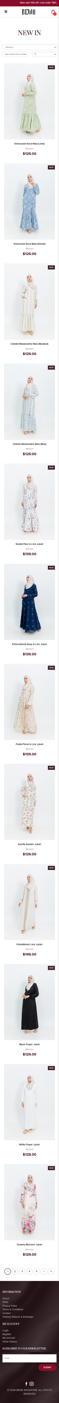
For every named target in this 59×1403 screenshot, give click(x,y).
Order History (9, 1341)
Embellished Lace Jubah (29, 944)
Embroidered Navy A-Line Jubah (29, 644)
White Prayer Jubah (29, 1144)
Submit (47, 1367)
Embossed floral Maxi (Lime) (29, 143)
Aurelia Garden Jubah (29, 844)
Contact (6, 1313)
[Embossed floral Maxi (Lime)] (29, 101)
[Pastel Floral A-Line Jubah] (29, 701)
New (51, 67)
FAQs (5, 1302)
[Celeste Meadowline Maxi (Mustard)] (29, 301)
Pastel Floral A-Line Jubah (29, 744)
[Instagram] (32, 1384)
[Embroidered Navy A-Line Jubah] (29, 601)
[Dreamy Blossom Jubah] (29, 1202)
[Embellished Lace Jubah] (29, 901)
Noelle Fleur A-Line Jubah (29, 544)
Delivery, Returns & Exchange (17, 1316)
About (5, 1298)
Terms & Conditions (12, 1309)
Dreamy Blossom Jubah (29, 1244)
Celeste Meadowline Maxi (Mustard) (29, 343)
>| (51, 1271)
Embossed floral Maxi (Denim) (30, 243)
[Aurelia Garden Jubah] (29, 801)
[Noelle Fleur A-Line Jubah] (29, 501)
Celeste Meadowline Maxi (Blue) (29, 444)
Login (5, 1330)
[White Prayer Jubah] (29, 1101)
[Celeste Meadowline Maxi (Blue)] (29, 401)
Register (6, 1334)
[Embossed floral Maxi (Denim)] (29, 201)
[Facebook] (26, 1384)
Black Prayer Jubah (29, 1044)
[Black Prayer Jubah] (29, 1001)
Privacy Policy (9, 1305)
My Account (8, 1337)
